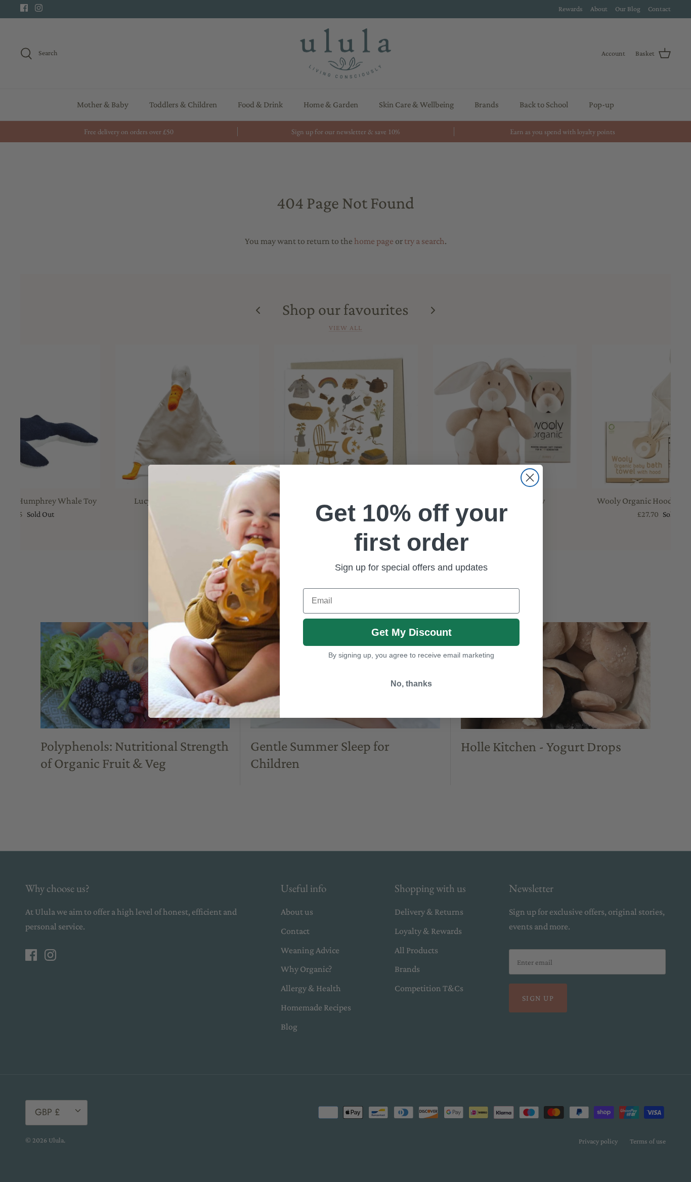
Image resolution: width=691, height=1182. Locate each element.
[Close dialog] (530, 477)
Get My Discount (411, 632)
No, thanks (411, 683)
